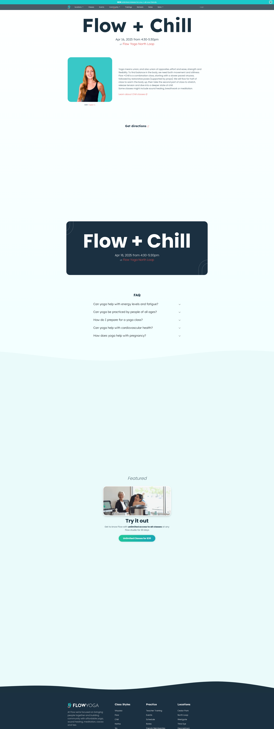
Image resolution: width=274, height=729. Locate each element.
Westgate (182, 719)
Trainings (128, 7)
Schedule (150, 719)
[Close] (270, 2)
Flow (117, 715)
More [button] (160, 7)
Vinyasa (118, 710)
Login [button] (202, 7)
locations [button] (78, 7)
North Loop (183, 715)
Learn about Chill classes (132, 94)
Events (101, 7)
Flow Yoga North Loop (137, 44)
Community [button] (114, 7)
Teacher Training (154, 710)
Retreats (140, 7)
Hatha (118, 723)
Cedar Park (183, 710)
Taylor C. (92, 105)
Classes (91, 7)
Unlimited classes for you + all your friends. (137, 2)
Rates (150, 7)
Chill (117, 719)
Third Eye (182, 723)
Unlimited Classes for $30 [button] (137, 538)
